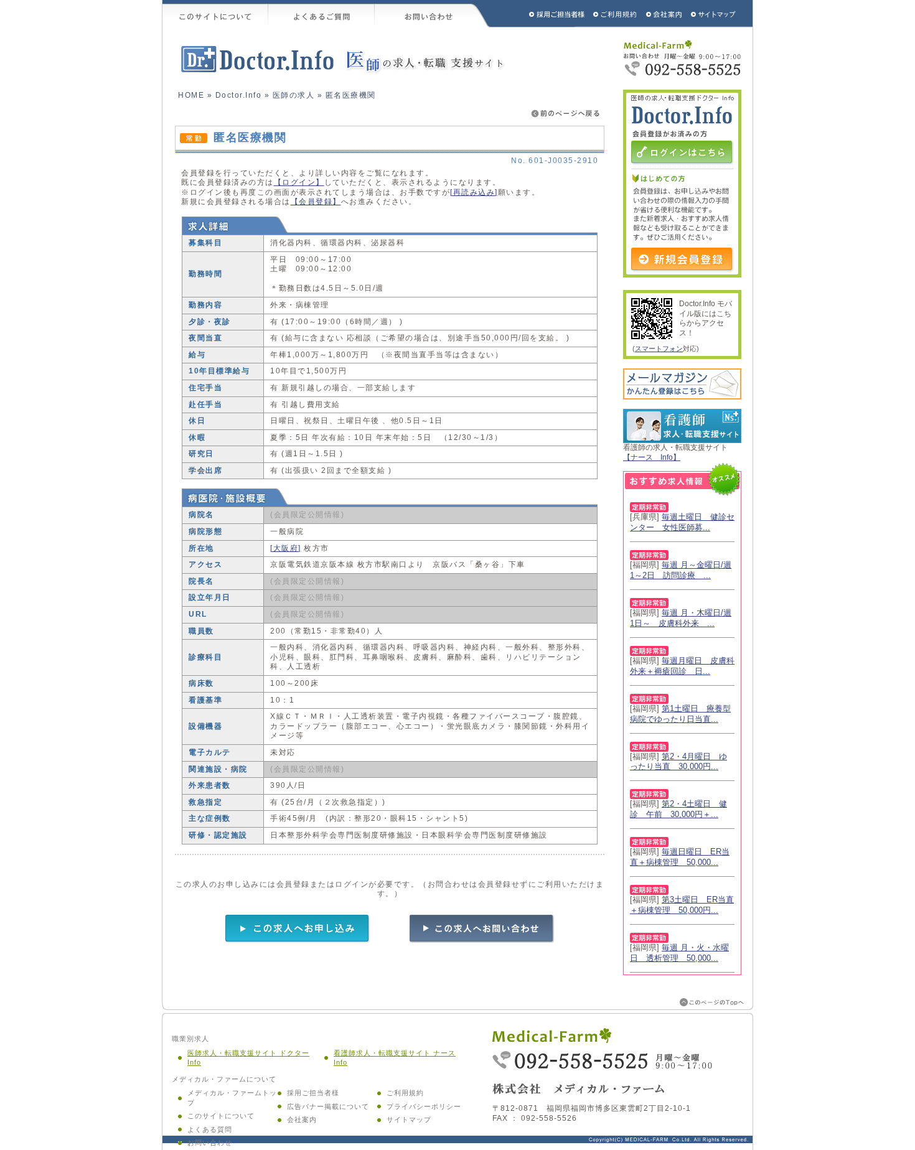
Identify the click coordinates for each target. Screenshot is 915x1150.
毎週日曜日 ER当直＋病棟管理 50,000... (680, 857)
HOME (191, 95)
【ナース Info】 (651, 457)
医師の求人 (294, 95)
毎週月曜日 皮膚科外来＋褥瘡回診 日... (682, 666)
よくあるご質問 (321, 13)
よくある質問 (209, 1129)
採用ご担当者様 (540, 13)
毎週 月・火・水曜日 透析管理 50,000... (679, 953)
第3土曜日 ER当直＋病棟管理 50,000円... (682, 905)
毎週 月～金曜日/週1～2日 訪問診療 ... (680, 570)
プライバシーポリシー (424, 1106)
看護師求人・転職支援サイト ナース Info (395, 1058)
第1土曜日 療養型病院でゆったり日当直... (680, 714)
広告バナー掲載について (328, 1106)
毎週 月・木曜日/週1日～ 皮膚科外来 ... (680, 618)
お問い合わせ (432, 13)
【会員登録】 (316, 201)
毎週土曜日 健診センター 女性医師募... (682, 522)
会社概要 (664, 13)
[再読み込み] (474, 192)
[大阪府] (285, 548)
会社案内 (302, 1119)
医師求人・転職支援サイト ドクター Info (248, 1058)
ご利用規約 (616, 13)
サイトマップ (714, 13)
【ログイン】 (299, 182)
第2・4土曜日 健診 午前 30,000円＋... (678, 809)
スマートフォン (659, 348)
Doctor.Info (238, 95)
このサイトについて (215, 13)
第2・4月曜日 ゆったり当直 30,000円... (678, 762)
